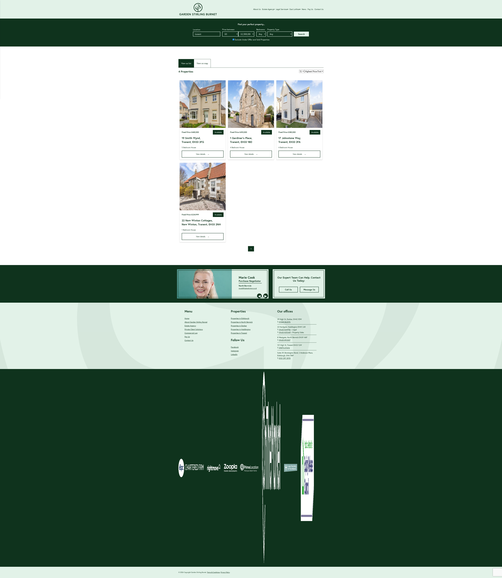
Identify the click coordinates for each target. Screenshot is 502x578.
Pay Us (310, 9)
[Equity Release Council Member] (307, 468)
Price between (228, 29)
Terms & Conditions (213, 572)
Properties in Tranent (239, 333)
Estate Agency (268, 9)
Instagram (235, 351)
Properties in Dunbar (239, 325)
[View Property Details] (203, 126)
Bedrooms (260, 29)
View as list (186, 63)
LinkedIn (234, 354)
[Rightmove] (213, 468)
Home (187, 318)
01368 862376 (284, 322)
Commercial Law (191, 333)
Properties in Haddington (240, 329)
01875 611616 (284, 348)
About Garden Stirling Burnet (196, 322)
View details (200, 154)
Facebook (235, 347)
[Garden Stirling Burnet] (198, 9)
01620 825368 (284, 332)
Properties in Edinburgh (240, 318)
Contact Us (319, 9)
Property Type (273, 29)
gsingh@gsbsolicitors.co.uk (237, 290)
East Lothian (295, 9)
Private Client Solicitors (194, 329)
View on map (202, 63)
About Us (257, 9)
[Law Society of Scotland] (290, 468)
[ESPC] (191, 468)
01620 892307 (284, 340)
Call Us (288, 289)
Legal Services (281, 9)
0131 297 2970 (284, 358)
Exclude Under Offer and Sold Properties (252, 39)
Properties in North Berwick (242, 322)
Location (196, 29)
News (304, 9)
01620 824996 (284, 329)
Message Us (309, 289)
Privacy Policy (225, 572)
